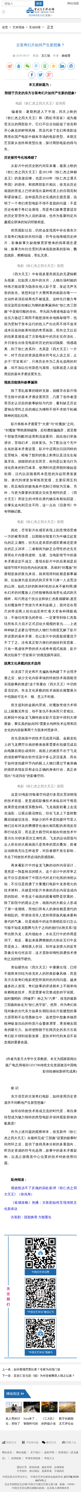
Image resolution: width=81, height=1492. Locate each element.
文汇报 (45, 55)
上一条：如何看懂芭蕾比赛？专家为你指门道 (31, 1369)
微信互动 (51, 1442)
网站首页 (7, 1452)
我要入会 (71, 1442)
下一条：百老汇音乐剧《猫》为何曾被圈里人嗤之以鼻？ (38, 1375)
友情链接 (16, 1458)
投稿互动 (11, 1442)
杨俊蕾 (66, 55)
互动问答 (35, 27)
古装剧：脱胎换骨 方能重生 (28, 1217)
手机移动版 (32, 1442)
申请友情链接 (32, 1458)
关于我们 (35, 1452)
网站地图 (73, 3)
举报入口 (49, 1458)
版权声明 (49, 1452)
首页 (5, 27)
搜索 (39, 3)
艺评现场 (18, 27)
